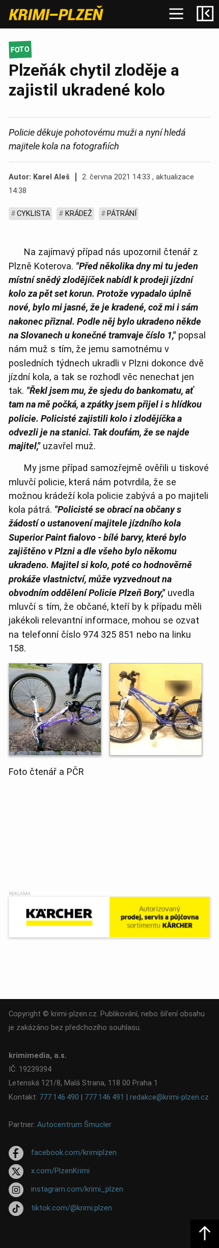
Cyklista (33, 213)
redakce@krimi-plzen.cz (169, 1097)
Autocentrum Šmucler (74, 1124)
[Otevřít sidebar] (204, 14)
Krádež (78, 213)
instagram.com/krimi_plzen (77, 1189)
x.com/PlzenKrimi (60, 1171)
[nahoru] (204, 1234)
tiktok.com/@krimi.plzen (71, 1208)
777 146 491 (104, 1097)
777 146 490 (59, 1097)
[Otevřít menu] (176, 14)
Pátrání (121, 213)
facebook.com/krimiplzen (74, 1152)
